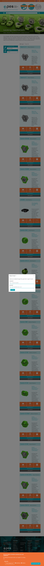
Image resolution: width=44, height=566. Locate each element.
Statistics (23, 563)
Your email (11, 285)
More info (6, 561)
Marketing (18, 563)
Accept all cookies (36, 563)
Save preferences (9, 563)
